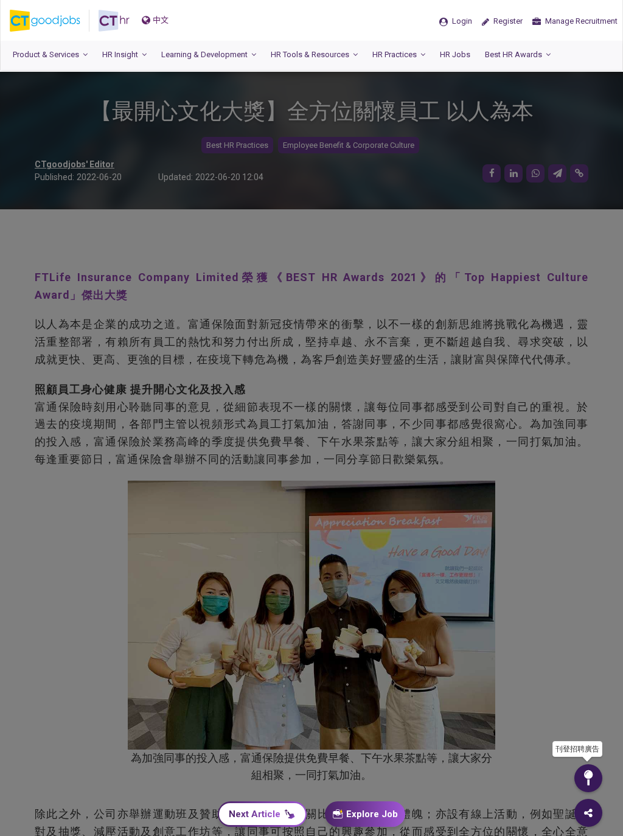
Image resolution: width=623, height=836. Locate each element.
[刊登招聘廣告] (588, 778)
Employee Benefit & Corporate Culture (348, 145)
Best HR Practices (237, 145)
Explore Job (372, 814)
